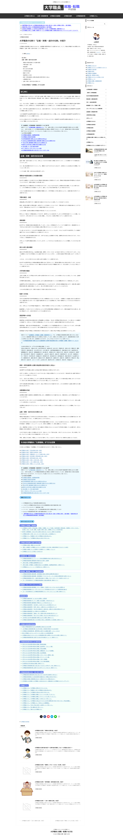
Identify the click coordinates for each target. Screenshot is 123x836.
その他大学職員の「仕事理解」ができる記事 (33, 85)
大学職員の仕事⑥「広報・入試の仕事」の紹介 (32, 460)
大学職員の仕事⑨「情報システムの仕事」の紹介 (32, 464)
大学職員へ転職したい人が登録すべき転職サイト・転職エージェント (38, 549)
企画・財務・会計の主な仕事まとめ (31, 81)
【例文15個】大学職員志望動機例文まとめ (32, 562)
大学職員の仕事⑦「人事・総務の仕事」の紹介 (32, 462)
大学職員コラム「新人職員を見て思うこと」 (33, 707)
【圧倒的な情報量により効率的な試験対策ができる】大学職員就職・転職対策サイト (43, 29)
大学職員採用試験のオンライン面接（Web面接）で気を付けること (38, 600)
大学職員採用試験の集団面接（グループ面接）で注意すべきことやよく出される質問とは (43, 587)
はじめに (24, 57)
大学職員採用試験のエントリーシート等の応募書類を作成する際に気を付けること (42, 558)
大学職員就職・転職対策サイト (36, 127)
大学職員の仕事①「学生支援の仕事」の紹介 (31, 450)
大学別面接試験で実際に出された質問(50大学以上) (34, 139)
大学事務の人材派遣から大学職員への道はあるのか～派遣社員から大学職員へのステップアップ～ (45, 681)
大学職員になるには (91, 65)
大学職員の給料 (68, 16)
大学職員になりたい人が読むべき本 (95, 77)
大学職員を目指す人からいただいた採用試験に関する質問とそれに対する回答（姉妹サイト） (44, 635)
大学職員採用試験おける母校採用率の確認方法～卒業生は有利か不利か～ (39, 677)
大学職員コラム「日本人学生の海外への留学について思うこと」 (37, 705)
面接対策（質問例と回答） (93, 75)
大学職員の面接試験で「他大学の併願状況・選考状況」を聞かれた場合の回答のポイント (43, 609)
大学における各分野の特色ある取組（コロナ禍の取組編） (36, 661)
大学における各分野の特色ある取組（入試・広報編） (35, 659)
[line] (55, 716)
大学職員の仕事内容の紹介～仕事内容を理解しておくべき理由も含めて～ (53, 747)
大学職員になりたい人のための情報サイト (61, 829)
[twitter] (41, 716)
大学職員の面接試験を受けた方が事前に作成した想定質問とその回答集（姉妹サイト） (43, 619)
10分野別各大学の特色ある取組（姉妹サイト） (33, 663)
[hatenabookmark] (51, 716)
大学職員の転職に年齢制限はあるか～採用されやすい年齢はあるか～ (38, 679)
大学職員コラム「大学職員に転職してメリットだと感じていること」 (38, 694)
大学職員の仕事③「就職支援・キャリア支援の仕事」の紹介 (35, 454)
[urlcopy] (59, 716)
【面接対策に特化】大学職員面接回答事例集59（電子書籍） (37, 27)
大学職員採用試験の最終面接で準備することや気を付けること (37, 602)
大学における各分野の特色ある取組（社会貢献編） (34, 653)
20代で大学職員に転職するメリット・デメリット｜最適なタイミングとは (100, 174)
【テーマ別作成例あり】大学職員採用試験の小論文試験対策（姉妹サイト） (40, 580)
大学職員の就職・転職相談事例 (94, 81)
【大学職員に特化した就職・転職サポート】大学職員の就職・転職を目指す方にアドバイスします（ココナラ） (50, 30)
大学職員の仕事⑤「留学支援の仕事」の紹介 (31, 458)
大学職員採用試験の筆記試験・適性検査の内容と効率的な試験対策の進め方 (40, 574)
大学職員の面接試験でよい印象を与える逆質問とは (34, 611)
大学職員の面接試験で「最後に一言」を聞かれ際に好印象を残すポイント (39, 613)
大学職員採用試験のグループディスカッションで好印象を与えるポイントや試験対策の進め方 (44, 589)
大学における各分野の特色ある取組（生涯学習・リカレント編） (37, 646)
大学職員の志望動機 (55, 16)
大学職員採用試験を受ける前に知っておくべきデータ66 (35, 150)
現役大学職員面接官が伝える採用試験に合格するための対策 (36, 626)
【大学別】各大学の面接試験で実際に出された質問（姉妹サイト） (38, 617)
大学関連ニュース (91, 79)
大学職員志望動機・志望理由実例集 (30, 135)
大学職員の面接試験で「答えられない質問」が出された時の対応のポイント (40, 615)
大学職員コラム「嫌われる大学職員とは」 (32, 709)
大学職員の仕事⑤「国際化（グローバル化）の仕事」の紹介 (50, 765)
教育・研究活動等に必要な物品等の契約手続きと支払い (36, 77)
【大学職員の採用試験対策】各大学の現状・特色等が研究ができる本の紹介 (40, 629)
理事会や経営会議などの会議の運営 (31, 62)
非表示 (28, 53)
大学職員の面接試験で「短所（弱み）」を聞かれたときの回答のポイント (39, 607)
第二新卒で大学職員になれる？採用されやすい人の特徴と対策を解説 (100, 162)
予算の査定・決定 (27, 64)
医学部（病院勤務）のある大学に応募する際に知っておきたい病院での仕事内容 (41, 531)
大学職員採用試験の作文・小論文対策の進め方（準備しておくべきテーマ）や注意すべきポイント (45, 578)
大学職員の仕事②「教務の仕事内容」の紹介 (31, 452)
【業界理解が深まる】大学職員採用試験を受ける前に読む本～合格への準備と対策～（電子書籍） (47, 25)
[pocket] (48, 716)
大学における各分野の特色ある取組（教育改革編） (34, 644)
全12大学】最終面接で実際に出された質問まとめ (35, 142)
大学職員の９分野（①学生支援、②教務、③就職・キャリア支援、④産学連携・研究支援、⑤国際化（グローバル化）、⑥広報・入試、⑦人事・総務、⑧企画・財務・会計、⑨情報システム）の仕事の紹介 (50, 528)
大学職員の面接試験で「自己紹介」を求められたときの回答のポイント (39, 605)
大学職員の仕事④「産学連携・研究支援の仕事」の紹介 (34, 456)
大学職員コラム (94, 16)
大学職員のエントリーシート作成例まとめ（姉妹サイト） (36, 567)
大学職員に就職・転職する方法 (61, 831)
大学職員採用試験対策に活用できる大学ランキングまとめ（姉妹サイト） (39, 667)
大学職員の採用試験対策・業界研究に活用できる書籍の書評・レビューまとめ (41, 631)
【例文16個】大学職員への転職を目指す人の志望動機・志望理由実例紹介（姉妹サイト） (43, 565)
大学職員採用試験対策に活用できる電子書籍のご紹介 (100, 150)
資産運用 (25, 66)
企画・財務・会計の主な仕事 (29, 60)
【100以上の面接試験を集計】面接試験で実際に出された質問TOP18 (38, 140)
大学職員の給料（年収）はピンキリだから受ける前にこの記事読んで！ (39, 534)
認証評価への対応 (27, 75)
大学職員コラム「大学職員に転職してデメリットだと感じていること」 (39, 696)
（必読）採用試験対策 (42, 16)
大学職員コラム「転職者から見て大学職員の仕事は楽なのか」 (37, 536)
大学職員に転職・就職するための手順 (31, 545)
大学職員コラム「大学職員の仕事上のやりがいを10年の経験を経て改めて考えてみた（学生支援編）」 (46, 701)
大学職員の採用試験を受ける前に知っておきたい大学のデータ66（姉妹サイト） (41, 665)
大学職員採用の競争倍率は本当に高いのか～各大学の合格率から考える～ (39, 674)
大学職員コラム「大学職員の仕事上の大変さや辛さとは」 (36, 538)
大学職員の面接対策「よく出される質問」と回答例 (34, 598)
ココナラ (98, 52)
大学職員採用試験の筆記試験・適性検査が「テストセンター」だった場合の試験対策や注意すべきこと (46, 576)
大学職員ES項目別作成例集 (28, 137)
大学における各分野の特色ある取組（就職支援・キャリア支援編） (38, 650)
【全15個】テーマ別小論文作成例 (30, 146)
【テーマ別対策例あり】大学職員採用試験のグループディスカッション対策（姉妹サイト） (44, 591)
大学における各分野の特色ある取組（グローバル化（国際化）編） (38, 655)
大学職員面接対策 (80, 16)
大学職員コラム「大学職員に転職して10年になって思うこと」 (37, 698)
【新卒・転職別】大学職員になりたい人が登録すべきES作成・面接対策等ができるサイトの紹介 (45, 547)
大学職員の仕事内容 (25, 721)
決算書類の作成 (27, 79)
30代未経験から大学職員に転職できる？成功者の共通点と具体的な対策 (100, 198)
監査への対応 (26, 73)
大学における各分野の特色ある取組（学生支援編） (34, 648)
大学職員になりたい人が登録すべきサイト (97, 67)
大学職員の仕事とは (29, 16)
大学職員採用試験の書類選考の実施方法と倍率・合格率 (35, 560)
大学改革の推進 (27, 71)
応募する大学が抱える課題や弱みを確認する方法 (34, 144)
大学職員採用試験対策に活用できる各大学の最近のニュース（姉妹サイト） (40, 637)
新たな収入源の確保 (28, 68)
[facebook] (44, 716)
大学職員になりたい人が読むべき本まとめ (32, 551)
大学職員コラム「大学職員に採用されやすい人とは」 (35, 688)
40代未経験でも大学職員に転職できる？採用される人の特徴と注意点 (100, 186)
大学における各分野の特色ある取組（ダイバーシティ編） (36, 657)
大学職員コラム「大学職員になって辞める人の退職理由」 (36, 703)
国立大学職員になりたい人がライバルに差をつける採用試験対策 (37, 633)
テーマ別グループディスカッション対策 (31, 148)
